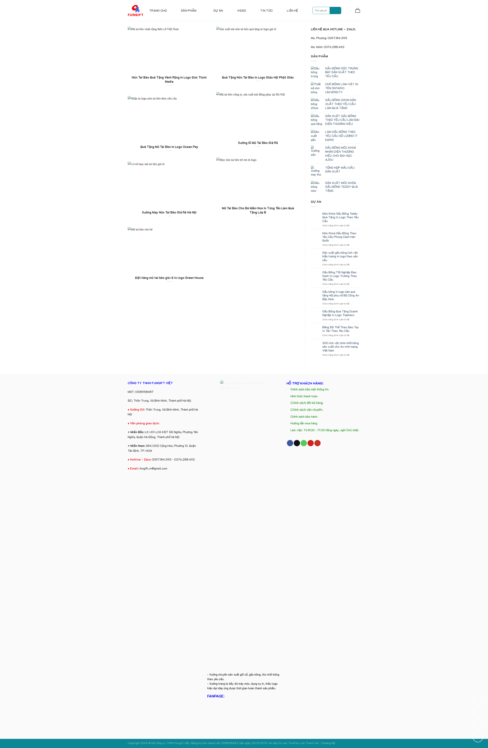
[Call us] (304, 443)
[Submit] (335, 10)
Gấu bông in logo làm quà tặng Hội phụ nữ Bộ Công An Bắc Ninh (340, 295)
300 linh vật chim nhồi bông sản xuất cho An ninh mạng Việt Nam (340, 346)
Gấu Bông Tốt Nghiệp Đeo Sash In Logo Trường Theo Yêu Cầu (339, 275)
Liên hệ (292, 10)
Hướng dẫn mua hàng (304, 423)
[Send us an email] (297, 443)
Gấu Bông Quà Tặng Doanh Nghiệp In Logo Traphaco (340, 313)
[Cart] (357, 10)
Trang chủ (158, 10)
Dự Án (218, 10)
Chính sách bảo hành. (304, 416)
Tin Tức (266, 10)
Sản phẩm (189, 10)
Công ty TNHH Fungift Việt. (173, 743)
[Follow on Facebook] (290, 443)
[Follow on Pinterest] (310, 443)
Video (241, 10)
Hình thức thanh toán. (304, 396)
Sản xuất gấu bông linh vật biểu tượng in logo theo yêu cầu (340, 256)
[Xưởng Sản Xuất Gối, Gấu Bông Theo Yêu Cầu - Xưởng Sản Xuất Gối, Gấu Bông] (136, 10)
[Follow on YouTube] (317, 443)
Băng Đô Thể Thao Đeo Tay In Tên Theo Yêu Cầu (340, 328)
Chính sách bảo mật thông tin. (310, 389)
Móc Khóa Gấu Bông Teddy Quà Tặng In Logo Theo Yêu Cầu (340, 217)
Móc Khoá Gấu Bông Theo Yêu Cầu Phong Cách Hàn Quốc (339, 236)
